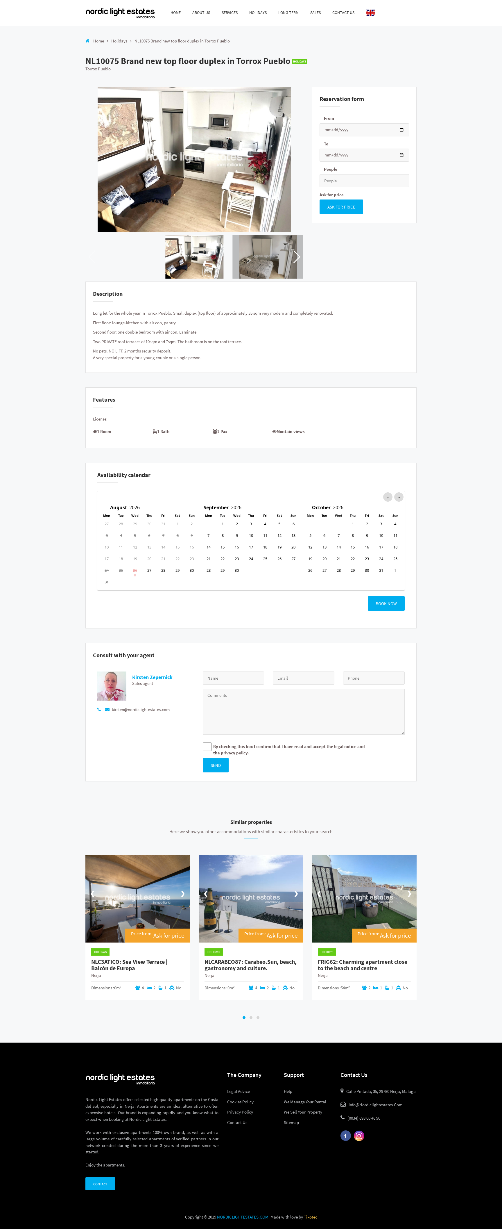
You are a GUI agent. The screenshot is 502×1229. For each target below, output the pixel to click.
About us (201, 12)
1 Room (104, 431)
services (230, 12)
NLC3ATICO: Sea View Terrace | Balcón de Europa (129, 965)
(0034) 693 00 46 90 (363, 1118)
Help (288, 1091)
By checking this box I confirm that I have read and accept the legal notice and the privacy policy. (289, 750)
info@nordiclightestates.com (375, 1104)
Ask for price (332, 194)
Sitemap (291, 1122)
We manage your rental (305, 1102)
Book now (386, 603)
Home (176, 12)
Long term (288, 12)
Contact (100, 1184)
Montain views (291, 431)
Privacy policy (240, 1112)
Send (216, 765)
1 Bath (163, 431)
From (329, 118)
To (326, 144)
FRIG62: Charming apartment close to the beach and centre (362, 965)
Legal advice (238, 1091)
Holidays (119, 41)
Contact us (343, 12)
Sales (315, 12)
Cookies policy (240, 1102)
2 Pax (222, 431)
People (330, 169)
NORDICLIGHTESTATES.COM (242, 1217)
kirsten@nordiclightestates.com (140, 709)
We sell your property (303, 1112)
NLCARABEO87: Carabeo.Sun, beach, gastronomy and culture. (251, 965)
